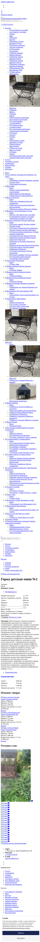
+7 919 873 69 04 (7, 24)
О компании (9, 163)
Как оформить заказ (12, 881)
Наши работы (10, 165)
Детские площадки (12, 899)
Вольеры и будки (11, 897)
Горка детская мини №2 (9, 714)
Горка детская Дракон (9, 730)
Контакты (8, 169)
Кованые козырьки (12, 907)
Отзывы (8, 167)
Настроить (21, 938)
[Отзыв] (17, 801)
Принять (21, 933)
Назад (7, 173)
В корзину (5, 617)
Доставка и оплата (12, 161)
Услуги (7, 160)
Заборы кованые (11, 901)
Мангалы (8, 909)
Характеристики (7, 676)
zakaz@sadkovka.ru (8, 2)
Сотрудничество (11, 882)
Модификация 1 (11, 592)
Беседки (8, 895)
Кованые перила (11, 905)
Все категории (10, 913)
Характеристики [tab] (11, 672)
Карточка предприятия (13, 884)
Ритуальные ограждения (14, 911)
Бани (7, 894)
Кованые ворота (11, 903)
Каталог (8, 28)
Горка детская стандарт (9, 699)
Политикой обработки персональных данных (16, 928)
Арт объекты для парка (13, 892)
